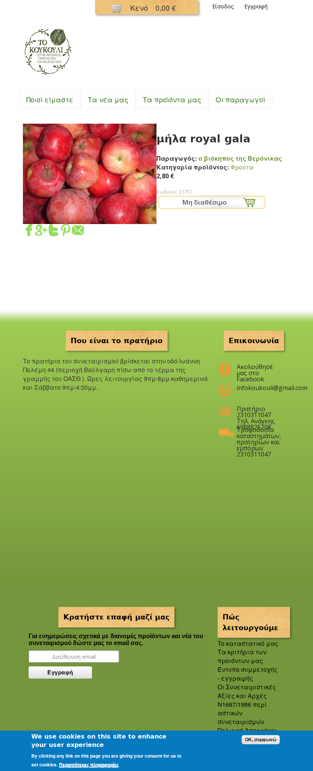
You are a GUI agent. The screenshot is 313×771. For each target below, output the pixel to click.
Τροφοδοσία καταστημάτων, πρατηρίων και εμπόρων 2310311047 (259, 433)
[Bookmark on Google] (41, 231)
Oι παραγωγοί (240, 99)
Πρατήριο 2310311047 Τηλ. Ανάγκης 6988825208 (256, 412)
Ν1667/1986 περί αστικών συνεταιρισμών (242, 713)
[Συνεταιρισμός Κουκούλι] (47, 75)
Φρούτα (242, 167)
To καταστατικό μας (248, 643)
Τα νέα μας (108, 99)
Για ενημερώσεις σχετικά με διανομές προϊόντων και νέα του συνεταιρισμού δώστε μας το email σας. (116, 639)
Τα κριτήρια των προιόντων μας (242, 656)
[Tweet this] (53, 231)
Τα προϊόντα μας (172, 99)
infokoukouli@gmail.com (259, 388)
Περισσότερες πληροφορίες (89, 765)
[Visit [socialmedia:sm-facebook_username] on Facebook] (29, 231)
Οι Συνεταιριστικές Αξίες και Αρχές (247, 691)
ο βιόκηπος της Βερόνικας (240, 158)
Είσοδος (223, 6)
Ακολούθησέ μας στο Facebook (255, 370)
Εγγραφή (256, 6)
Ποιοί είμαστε (49, 99)
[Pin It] (66, 231)
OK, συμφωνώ (260, 739)
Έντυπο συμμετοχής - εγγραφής (248, 673)
